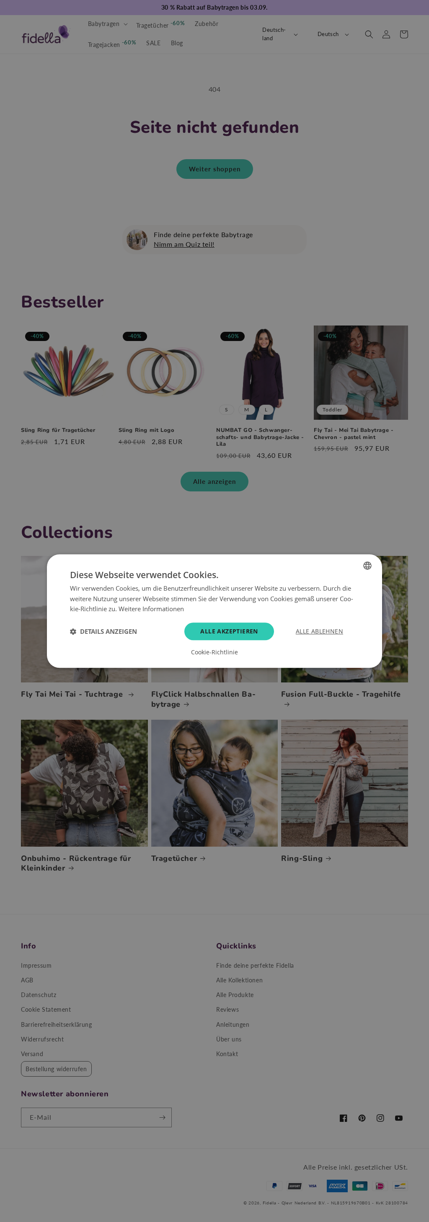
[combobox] (367, 565)
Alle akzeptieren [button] (229, 631)
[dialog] (214, 611)
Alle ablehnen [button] (319, 631)
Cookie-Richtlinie (214, 652)
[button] (103, 631)
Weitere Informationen (151, 609)
